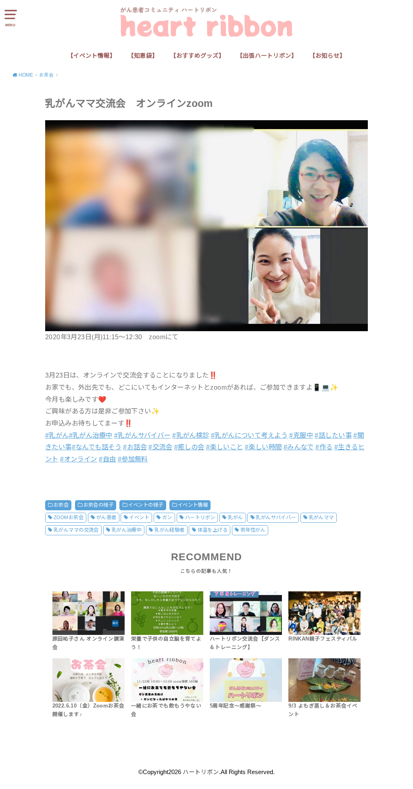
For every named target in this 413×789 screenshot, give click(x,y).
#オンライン (78, 459)
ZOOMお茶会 (68, 517)
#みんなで (299, 447)
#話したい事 (333, 435)
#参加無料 (133, 459)
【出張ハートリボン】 (267, 55)
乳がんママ (321, 517)
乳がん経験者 (169, 530)
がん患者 (106, 517)
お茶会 (61, 505)
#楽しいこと (224, 447)
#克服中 (301, 435)
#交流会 (160, 447)
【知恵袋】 (143, 55)
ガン (167, 517)
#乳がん (57, 435)
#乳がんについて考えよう (249, 435)
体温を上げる (212, 530)
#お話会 (135, 447)
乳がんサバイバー (276, 517)
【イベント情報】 (91, 55)
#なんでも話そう (96, 447)
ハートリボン (200, 517)
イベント (139, 517)
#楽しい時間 (263, 447)
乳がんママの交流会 (76, 530)
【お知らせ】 (327, 55)
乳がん (235, 517)
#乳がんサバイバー (142, 435)
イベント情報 (193, 505)
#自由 (107, 459)
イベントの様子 (145, 505)
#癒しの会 (189, 447)
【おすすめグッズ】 (197, 55)
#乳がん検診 (190, 435)
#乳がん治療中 (91, 435)
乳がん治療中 (127, 530)
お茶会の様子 (98, 505)
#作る (323, 447)
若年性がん (252, 530)
